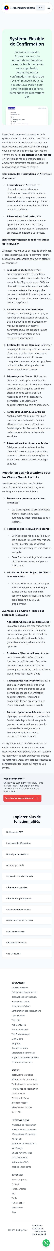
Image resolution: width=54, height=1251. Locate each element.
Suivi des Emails (19, 1157)
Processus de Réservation (24, 1124)
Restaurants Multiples (22, 1074)
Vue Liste (16, 1020)
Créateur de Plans (20, 1098)
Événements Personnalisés (24, 992)
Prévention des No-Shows (24, 1129)
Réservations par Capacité (24, 996)
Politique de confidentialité (39, 1233)
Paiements (17, 1138)
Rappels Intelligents (21, 1166)
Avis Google (17, 1148)
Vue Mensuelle (19, 1024)
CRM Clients (17, 1038)
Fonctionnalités (19, 1188)
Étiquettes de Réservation (24, 1143)
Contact (15, 1184)
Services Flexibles (20, 987)
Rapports (16, 1043)
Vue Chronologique (21, 1034)
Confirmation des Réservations (26, 1010)
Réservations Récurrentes (24, 1134)
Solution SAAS (18, 1093)
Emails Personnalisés (22, 1152)
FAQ (13, 1193)
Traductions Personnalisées (25, 1084)
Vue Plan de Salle (20, 1029)
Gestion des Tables (21, 1001)
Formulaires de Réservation (25, 1088)
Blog (14, 1212)
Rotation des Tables (21, 1006)
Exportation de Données (23, 1052)
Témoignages (18, 1202)
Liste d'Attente (18, 1015)
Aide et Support (19, 1179)
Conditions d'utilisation (37, 1227)
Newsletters (17, 1207)
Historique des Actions (22, 1062)
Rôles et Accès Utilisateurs (24, 1079)
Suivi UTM (16, 1112)
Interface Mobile (20, 1102)
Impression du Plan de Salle (25, 1057)
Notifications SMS (20, 1162)
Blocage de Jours (20, 1048)
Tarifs (14, 1198)
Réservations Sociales (22, 1107)
